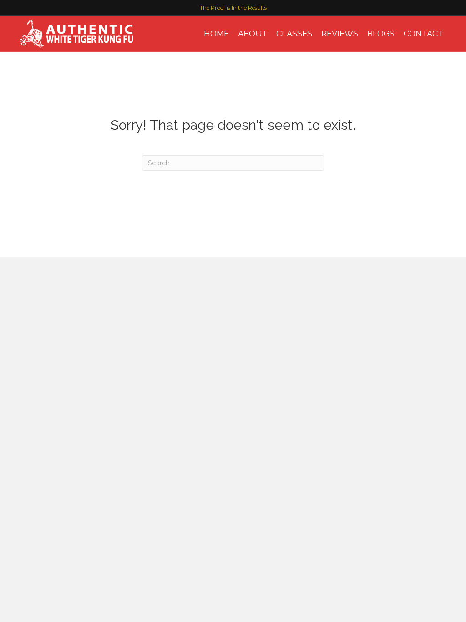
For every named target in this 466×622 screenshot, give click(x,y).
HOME (216, 33)
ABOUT (252, 33)
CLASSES (294, 33)
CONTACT (423, 33)
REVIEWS (339, 33)
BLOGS (381, 33)
